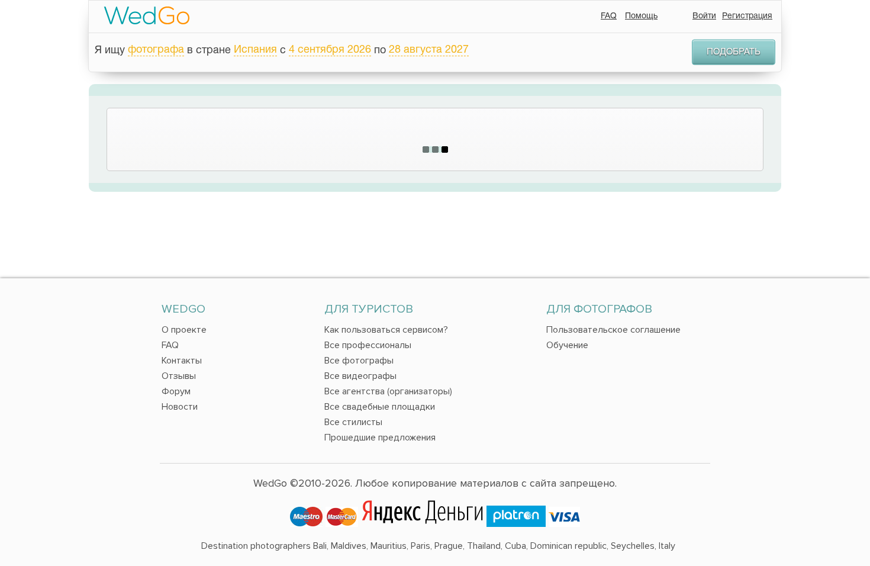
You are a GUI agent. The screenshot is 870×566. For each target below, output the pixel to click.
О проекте (184, 330)
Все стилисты (353, 422)
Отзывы (179, 376)
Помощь (641, 16)
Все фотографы (359, 360)
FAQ (609, 16)
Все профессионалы (367, 345)
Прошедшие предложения (380, 437)
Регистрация (747, 16)
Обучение (567, 345)
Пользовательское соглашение (613, 330)
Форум (176, 391)
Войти (704, 16)
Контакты (182, 360)
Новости (180, 407)
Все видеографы (360, 376)
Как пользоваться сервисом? (386, 330)
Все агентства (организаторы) (388, 391)
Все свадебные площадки (379, 407)
